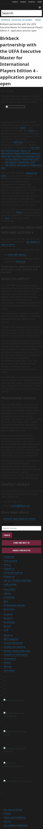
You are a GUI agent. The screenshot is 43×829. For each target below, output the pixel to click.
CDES (22, 127)
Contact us (9, 576)
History (7, 662)
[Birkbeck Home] (21, 7)
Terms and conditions (15, 817)
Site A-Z (7, 821)
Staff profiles (10, 584)
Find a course (8, 524)
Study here (9, 556)
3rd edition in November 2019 (20, 162)
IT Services (9, 597)
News (38, 19)
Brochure (21, 261)
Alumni (40, 2)
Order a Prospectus (21, 550)
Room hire (9, 609)
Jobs (6, 601)
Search (7, 535)
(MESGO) (18, 142)
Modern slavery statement (17, 650)
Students (15, 2)
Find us (7, 564)
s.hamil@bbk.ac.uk (20, 505)
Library (7, 593)
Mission (7, 666)
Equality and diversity (14, 646)
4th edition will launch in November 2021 (21, 166)
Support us (9, 568)
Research (23, 2)
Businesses (31, 2)
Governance (10, 658)
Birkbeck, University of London (16, 19)
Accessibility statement (15, 825)
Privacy (7, 813)
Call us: (17, 580)
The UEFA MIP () (20, 150)
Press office (9, 589)
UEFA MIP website (17, 254)
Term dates (9, 670)
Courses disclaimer (13, 642)
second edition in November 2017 (22, 159)
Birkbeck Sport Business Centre (19, 518)
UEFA (31, 130)
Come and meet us (21, 542)
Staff (6, 629)
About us (8, 635)
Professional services (14, 605)
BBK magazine (11, 638)
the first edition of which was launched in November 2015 (20, 155)
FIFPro (19, 212)
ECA (7, 218)
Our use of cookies (13, 809)
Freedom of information (16, 654)
